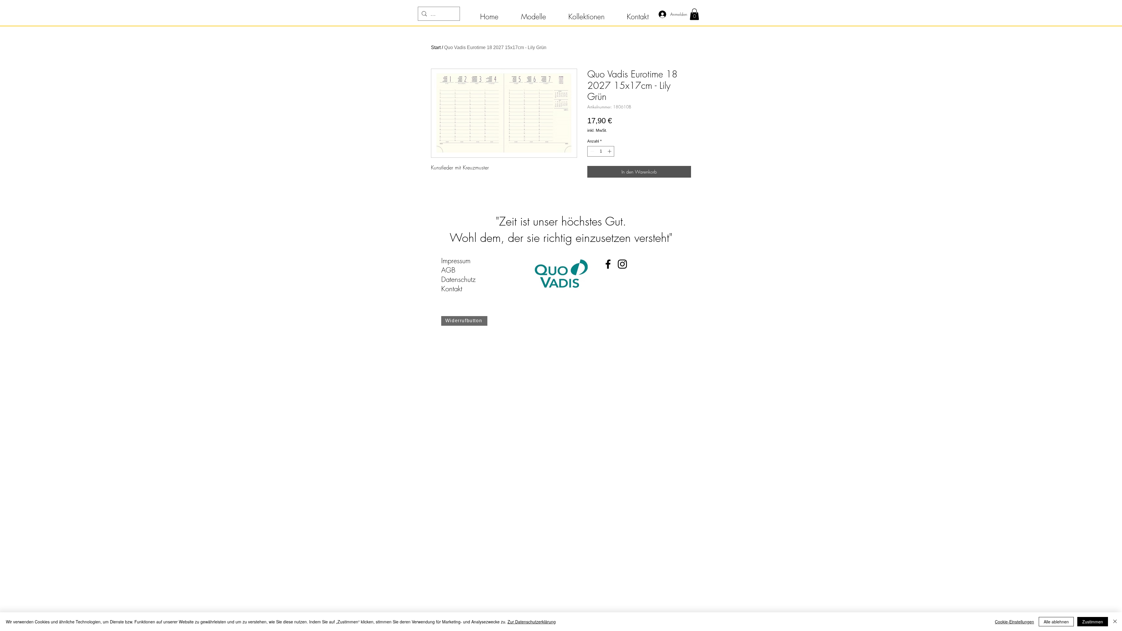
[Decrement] (591, 151)
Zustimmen (1092, 622)
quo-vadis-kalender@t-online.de (485, 298)
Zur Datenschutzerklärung (532, 622)
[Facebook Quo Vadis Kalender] (608, 264)
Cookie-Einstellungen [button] (1014, 622)
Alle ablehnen (1056, 622)
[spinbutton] (601, 151)
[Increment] (610, 151)
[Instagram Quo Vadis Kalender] (622, 264)
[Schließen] (1114, 621)
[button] (489, 14)
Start (436, 47)
